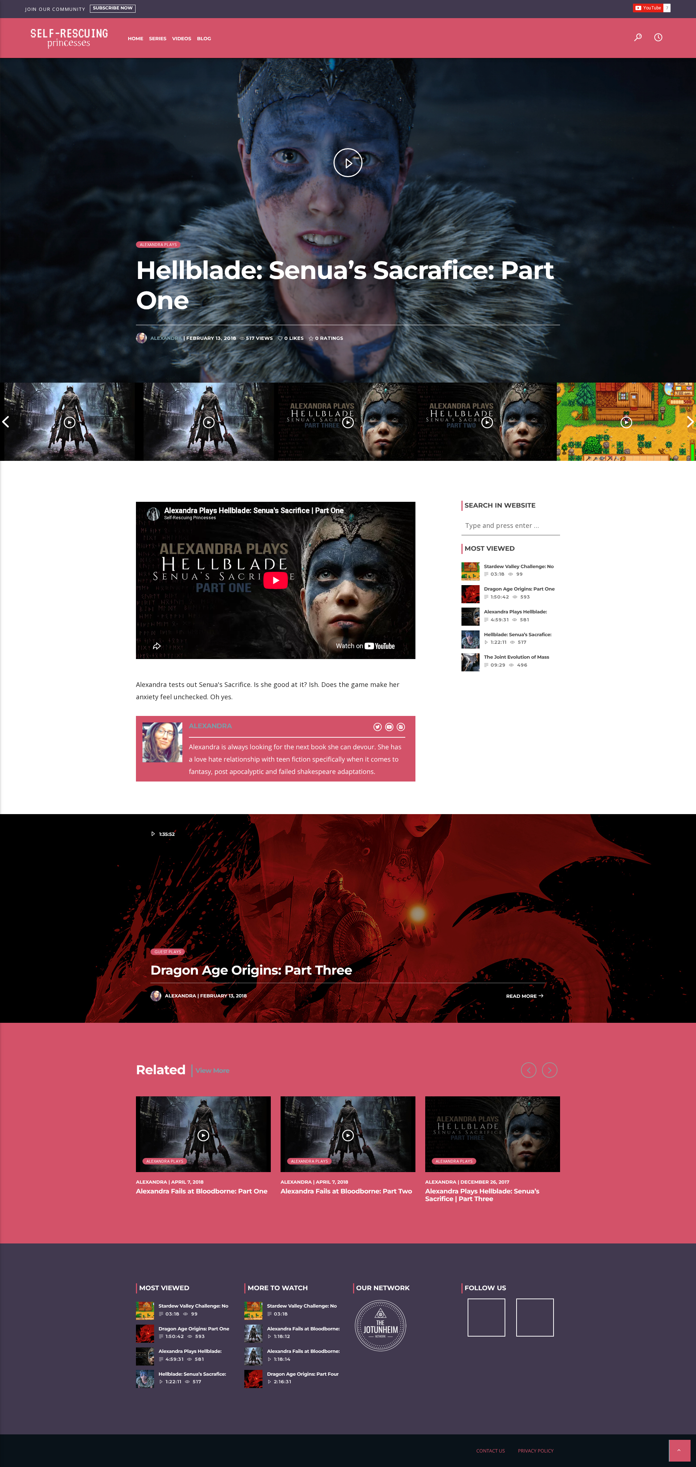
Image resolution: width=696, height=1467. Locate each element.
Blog (204, 39)
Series (157, 39)
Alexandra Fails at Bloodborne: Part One (202, 1191)
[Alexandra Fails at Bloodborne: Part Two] (208, 422)
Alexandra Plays (158, 244)
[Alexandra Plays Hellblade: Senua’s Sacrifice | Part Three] (348, 422)
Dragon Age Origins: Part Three (251, 970)
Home (136, 39)
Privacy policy (536, 1450)
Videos (181, 39)
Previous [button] (5, 422)
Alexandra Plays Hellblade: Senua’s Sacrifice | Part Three (482, 1195)
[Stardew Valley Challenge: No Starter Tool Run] (626, 422)
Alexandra (166, 338)
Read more (522, 996)
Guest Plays (167, 951)
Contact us (490, 1450)
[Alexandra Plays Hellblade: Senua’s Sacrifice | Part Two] (487, 422)
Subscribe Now (113, 8)
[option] (69, 422)
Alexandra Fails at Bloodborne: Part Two (346, 1191)
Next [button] (690, 422)
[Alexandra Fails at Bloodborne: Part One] (69, 422)
